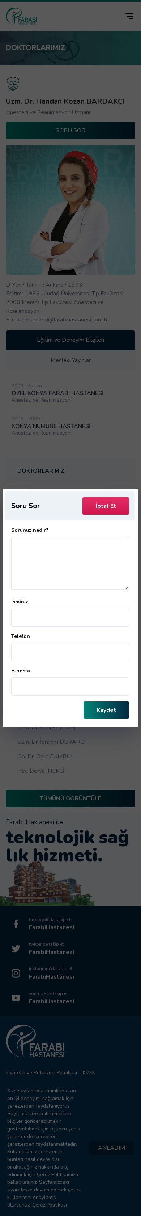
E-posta (20, 670)
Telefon (20, 636)
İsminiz (19, 601)
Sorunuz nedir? (29, 530)
